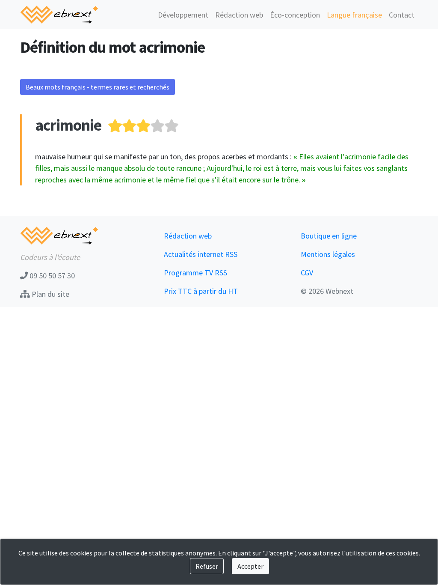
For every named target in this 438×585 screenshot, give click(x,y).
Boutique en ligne (329, 236)
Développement (183, 15)
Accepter (250, 566)
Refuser (206, 566)
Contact (401, 15)
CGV (307, 273)
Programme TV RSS (195, 273)
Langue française (354, 15)
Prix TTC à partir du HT (201, 291)
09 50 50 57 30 (51, 276)
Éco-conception (295, 15)
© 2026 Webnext (327, 291)
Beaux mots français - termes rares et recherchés (97, 87)
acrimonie (68, 125)
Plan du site (49, 294)
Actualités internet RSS (200, 254)
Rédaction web (239, 15)
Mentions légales (328, 254)
